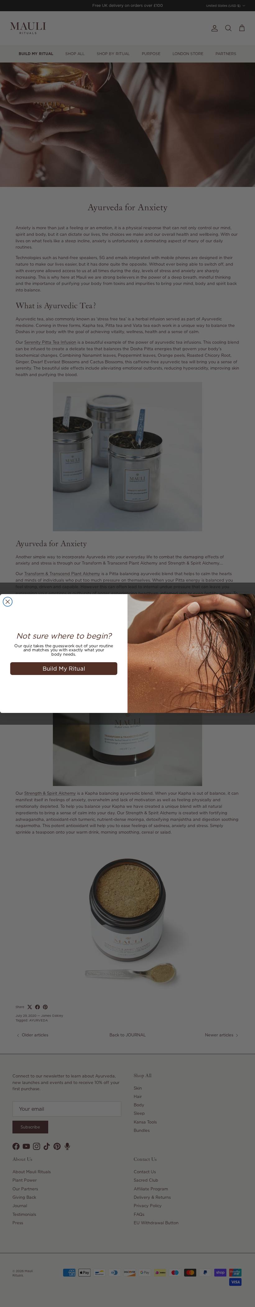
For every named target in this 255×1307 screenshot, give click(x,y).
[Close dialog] (7, 602)
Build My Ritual (64, 668)
